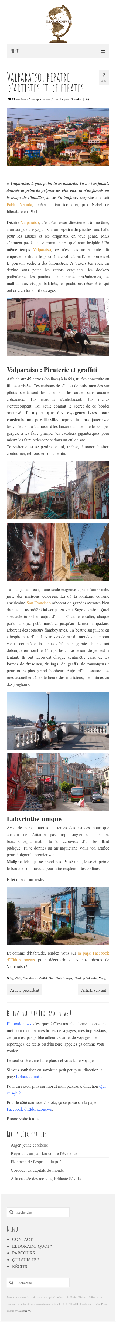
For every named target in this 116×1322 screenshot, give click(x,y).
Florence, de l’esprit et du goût (37, 1161)
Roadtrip (80, 978)
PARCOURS (23, 1253)
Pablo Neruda (19, 204)
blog (11, 978)
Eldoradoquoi (27, 1076)
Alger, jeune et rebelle (29, 1145)
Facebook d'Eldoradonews (29, 1109)
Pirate (52, 978)
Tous (55, 99)
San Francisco (39, 603)
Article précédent (24, 990)
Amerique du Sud (40, 99)
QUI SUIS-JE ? (25, 1259)
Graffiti (43, 978)
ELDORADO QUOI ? (32, 1246)
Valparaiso (30, 222)
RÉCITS (19, 1266)
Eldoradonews (30, 978)
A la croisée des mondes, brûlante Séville (46, 1178)
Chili (18, 978)
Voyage (103, 978)
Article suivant (93, 990)
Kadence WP (25, 1311)
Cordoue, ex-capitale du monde (37, 1170)
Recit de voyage (65, 978)
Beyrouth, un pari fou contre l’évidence (44, 1153)
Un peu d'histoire (70, 99)
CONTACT (22, 1239)
